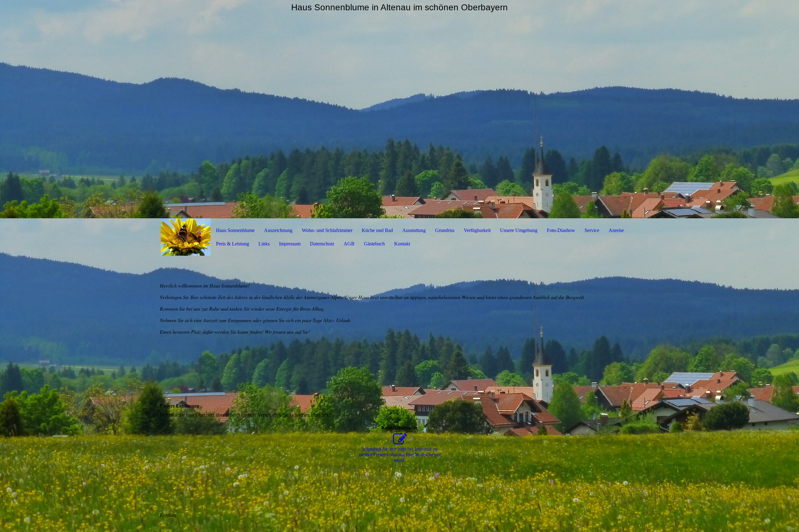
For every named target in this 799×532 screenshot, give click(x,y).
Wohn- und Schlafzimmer (327, 230)
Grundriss (444, 230)
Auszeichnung (278, 230)
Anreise (616, 230)
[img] (399, 109)
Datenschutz (322, 243)
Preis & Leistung (232, 243)
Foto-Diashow (561, 230)
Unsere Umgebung (518, 230)
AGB (349, 243)
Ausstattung (414, 230)
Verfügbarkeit (477, 230)
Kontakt (402, 243)
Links (264, 243)
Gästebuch (374, 243)
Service (592, 230)
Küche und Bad (377, 230)
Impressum (290, 243)
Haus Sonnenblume (235, 230)
